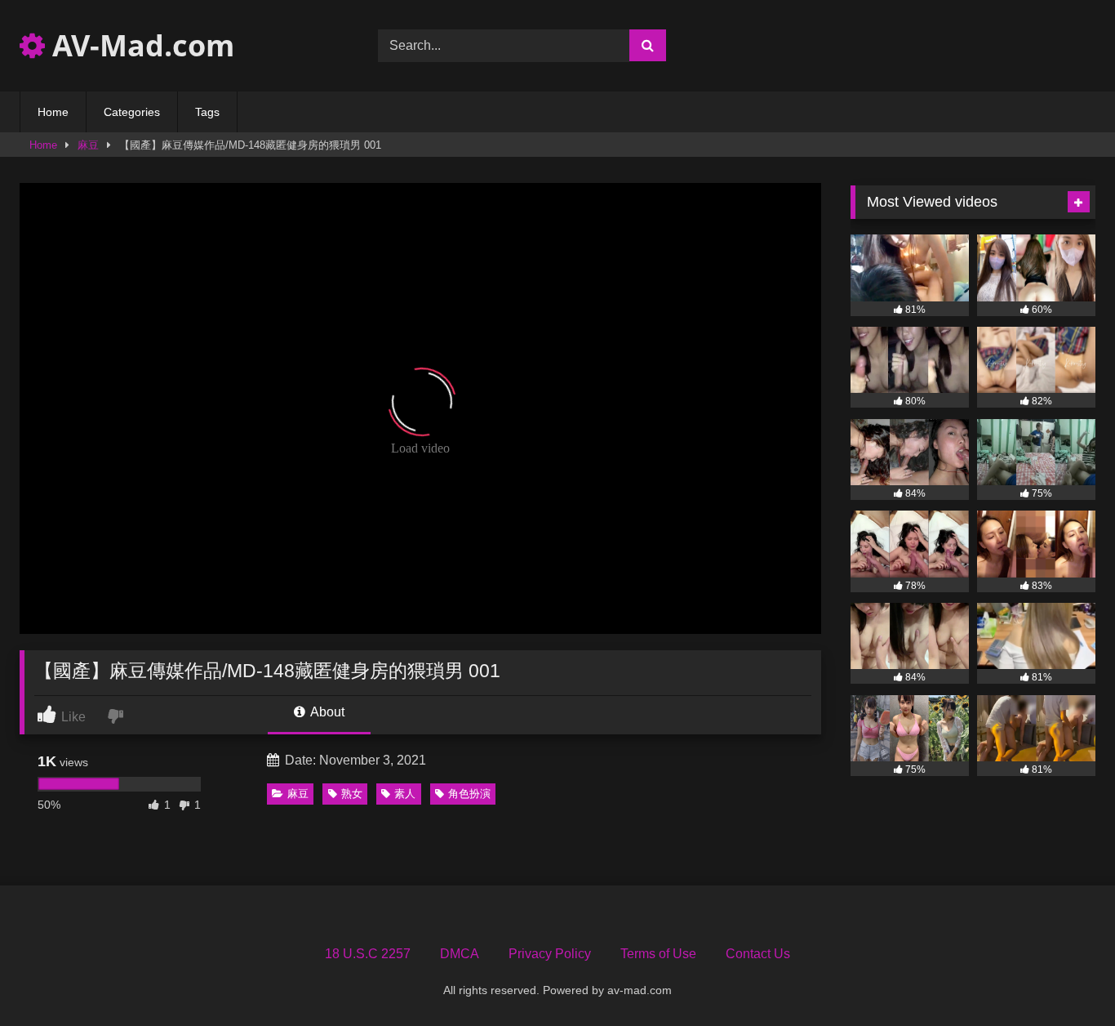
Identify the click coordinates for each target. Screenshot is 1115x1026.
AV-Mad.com (139, 45)
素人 (404, 793)
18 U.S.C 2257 (368, 954)
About (326, 712)
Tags (207, 111)
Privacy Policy (550, 954)
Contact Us (758, 954)
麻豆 (88, 145)
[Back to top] (1064, 977)
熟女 (351, 793)
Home (53, 111)
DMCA (459, 954)
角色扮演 (469, 793)
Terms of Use (658, 954)
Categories (132, 111)
